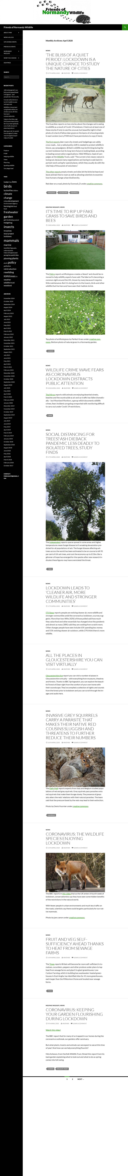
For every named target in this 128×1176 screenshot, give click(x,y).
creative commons (94, 183)
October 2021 (8, 346)
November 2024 (9, 298)
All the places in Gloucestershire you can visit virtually (74, 660)
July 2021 (7, 355)
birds (8, 186)
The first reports (53, 142)
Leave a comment (81, 73)
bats (10, 182)
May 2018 (7, 454)
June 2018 (7, 451)
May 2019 (7, 427)
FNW (5, 153)
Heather (66, 73)
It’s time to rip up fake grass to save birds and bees (71, 216)
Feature (6, 150)
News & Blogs (9, 37)
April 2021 (7, 364)
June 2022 (7, 322)
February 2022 (9, 334)
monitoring (8, 248)
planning (8, 258)
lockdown (63, 192)
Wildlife (60, 157)
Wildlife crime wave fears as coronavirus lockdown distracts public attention (75, 376)
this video (66, 893)
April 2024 (7, 310)
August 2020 (8, 385)
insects (9, 227)
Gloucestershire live (54, 675)
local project (9, 233)
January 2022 (8, 337)
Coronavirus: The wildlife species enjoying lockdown (75, 838)
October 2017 (8, 466)
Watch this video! (53, 1030)
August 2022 (8, 316)
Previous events (10, 46)
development (13, 201)
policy (12, 262)
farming (7, 206)
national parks (8, 250)
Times (51, 964)
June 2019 (7, 424)
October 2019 (8, 412)
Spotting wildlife (9, 165)
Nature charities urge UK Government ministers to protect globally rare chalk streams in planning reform (11, 123)
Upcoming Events (10, 42)
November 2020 (9, 376)
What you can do (10, 58)
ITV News (50, 612)
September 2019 (9, 415)
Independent (54, 542)
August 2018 (8, 448)
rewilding (9, 272)
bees (14, 181)
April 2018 (7, 457)
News (48, 51)
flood (15, 206)
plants (15, 258)
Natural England (9, 253)
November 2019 (9, 409)
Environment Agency (11, 203)
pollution (7, 266)
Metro (52, 274)
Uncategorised (8, 168)
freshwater (11, 212)
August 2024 (8, 307)
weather (7, 279)
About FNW (8, 32)
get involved (8, 220)
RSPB (6, 276)
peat (16, 253)
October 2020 (8, 379)
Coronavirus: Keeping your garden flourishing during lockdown (74, 1014)
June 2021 (7, 358)
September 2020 (9, 382)
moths (14, 248)
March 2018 (8, 460)
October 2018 (8, 442)
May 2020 (7, 391)
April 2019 (7, 430)
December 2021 (9, 340)
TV (16, 276)
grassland (16, 220)
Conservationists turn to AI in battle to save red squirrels (11, 102)
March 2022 (8, 331)
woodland (8, 285)
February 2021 (9, 370)
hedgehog (52, 192)
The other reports (53, 171)
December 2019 (9, 406)
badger (6, 182)
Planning (7, 162)
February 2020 (9, 400)
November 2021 (9, 343)
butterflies (8, 190)
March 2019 (8, 433)
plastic (6, 263)
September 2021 (9, 349)
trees (50, 569)
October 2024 (8, 301)
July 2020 (7, 388)
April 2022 (7, 328)
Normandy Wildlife (8, 52)
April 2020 (7, 394)
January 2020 (8, 403)
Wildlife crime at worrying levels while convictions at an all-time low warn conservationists (11, 111)
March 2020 (8, 397)
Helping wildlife (53, 207)
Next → (81, 1079)
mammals (74, 192)
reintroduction (10, 269)
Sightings (7, 62)
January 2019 (8, 439)
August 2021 (8, 352)
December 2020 (9, 373)
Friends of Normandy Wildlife (18, 27)
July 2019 (7, 421)
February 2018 (9, 463)
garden (51, 351)
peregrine (7, 255)
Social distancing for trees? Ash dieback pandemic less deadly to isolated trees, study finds (72, 443)
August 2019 (8, 418)
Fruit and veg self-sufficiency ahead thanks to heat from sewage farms (75, 946)
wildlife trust (62, 1069)
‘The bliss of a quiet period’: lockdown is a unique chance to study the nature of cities (73, 61)
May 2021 (7, 361)
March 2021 (8, 367)
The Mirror (51, 394)
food (50, 991)
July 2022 (7, 319)
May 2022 (7, 325)
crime (50, 415)
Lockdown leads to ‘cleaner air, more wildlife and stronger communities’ (71, 594)
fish (12, 206)
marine (7, 244)
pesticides (15, 255)
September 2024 (9, 304)
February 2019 (9, 436)
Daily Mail (53, 788)
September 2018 (9, 445)
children (15, 190)
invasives (8, 230)
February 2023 (9, 313)
